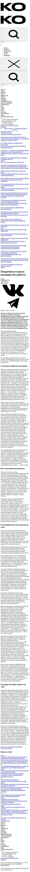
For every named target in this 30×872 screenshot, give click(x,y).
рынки (2, 94)
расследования (5, 113)
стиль (5, 54)
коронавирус (19, 747)
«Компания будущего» (7, 116)
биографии (7, 55)
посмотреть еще (5, 820)
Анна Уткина (4, 281)
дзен (7, 125)
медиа (2, 107)
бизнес (6, 48)
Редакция (3, 127)
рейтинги (3, 98)
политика (3, 112)
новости (3, 89)
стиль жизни (4, 144)
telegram (3, 125)
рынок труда (4, 747)
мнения (6, 52)
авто (2, 106)
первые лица (7, 51)
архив (2, 115)
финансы (6, 49)
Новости (10, 131)
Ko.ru (2, 864)
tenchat (16, 125)
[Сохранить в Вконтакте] (13, 296)
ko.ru (27, 868)
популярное (4, 131)
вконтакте (11, 125)
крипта (3, 109)
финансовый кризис (6, 748)
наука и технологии (6, 103)
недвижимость (5, 104)
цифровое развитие (6, 101)
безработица (11, 747)
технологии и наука (6, 133)
